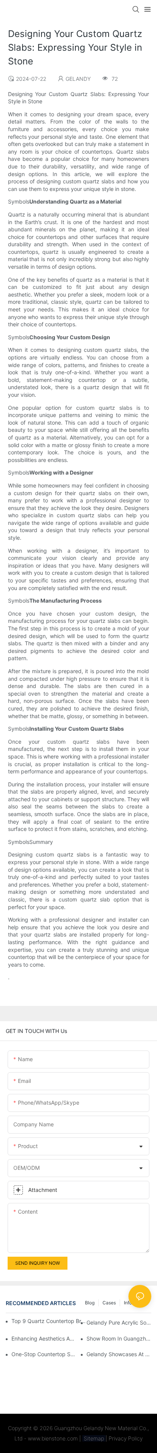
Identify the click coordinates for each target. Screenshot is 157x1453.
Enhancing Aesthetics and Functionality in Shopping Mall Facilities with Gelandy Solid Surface (43, 1338)
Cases (109, 1302)
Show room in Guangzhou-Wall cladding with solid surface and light (119, 1338)
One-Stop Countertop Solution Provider (43, 1354)
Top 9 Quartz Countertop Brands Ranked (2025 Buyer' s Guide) (49, 1321)
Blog (90, 1302)
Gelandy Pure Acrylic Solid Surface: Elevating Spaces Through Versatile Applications (119, 1322)
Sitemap (94, 1438)
